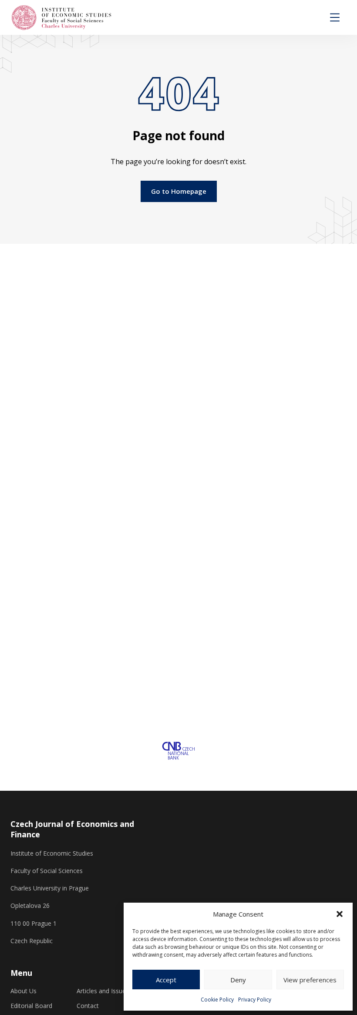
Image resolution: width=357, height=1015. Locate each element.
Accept (166, 979)
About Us (23, 991)
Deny (238, 979)
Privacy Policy (254, 999)
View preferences (310, 979)
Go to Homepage (178, 191)
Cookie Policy (217, 999)
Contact (88, 1006)
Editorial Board (31, 1006)
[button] (339, 914)
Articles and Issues (103, 991)
